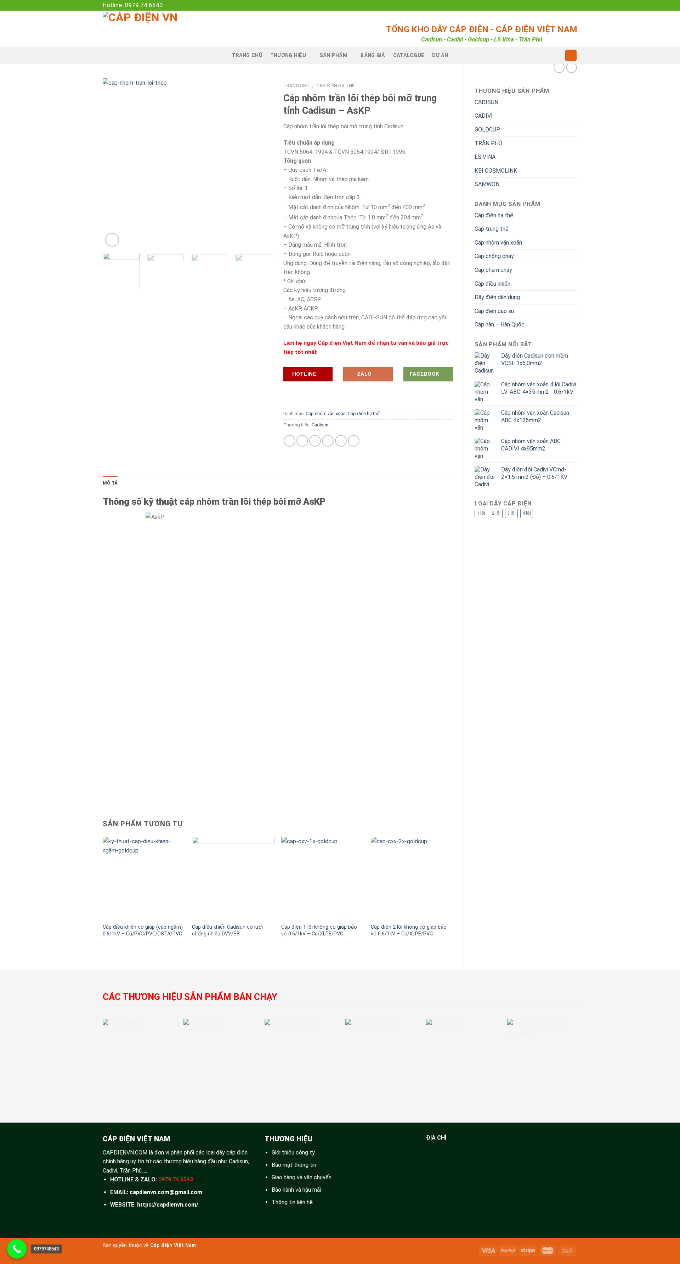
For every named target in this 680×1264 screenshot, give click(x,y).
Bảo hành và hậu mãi (296, 1189)
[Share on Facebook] (289, 441)
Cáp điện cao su (494, 311)
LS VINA (485, 156)
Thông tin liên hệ (292, 1202)
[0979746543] (17, 1249)
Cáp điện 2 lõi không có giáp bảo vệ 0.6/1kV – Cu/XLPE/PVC (409, 930)
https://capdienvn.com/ (167, 1204)
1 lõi (481, 513)
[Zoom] (112, 240)
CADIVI (484, 115)
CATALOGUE (409, 55)
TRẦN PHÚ (488, 143)
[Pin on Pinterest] (328, 441)
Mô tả (110, 483)
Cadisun (320, 424)
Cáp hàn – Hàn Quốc (500, 324)
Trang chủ (296, 85)
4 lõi (526, 513)
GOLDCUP (487, 129)
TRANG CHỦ (247, 55)
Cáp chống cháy (494, 256)
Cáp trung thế (492, 228)
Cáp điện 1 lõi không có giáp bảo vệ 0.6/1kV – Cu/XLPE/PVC (319, 930)
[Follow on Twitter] (547, 5)
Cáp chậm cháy (493, 270)
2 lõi (496, 513)
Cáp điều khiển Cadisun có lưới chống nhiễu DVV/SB (227, 930)
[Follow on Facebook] (533, 5)
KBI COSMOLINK (496, 170)
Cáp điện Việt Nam (173, 1245)
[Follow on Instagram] (540, 5)
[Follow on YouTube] (574, 5)
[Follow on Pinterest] (560, 5)
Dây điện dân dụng (497, 297)
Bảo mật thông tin (294, 1165)
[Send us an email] (553, 5)
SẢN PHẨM (333, 55)
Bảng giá (373, 55)
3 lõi (511, 513)
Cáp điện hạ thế (494, 215)
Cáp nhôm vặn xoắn (498, 242)
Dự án (440, 55)
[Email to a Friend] (315, 441)
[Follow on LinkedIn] (567, 5)
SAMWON (487, 184)
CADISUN (486, 102)
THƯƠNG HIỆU (288, 55)
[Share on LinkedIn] (341, 441)
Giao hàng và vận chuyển (302, 1177)
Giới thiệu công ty (293, 1152)
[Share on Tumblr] (353, 441)
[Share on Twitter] (302, 441)
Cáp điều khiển (492, 283)
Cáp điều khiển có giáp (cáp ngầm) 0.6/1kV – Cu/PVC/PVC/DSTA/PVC (143, 930)
